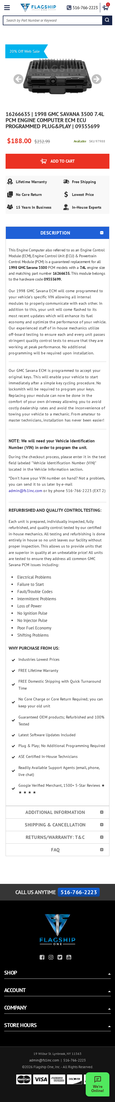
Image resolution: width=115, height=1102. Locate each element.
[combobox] (52, 20)
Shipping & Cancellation (55, 825)
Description (55, 233)
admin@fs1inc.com (25, 490)
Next (94, 76)
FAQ (55, 850)
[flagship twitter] (61, 958)
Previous (16, 76)
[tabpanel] (57, 76)
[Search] (107, 20)
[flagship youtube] (69, 958)
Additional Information (55, 812)
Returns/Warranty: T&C (55, 837)
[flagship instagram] (52, 958)
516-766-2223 (85, 7)
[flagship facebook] (43, 958)
